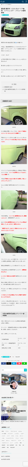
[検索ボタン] (23, 1)
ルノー (11, 442)
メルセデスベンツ (5, 442)
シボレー (22, 433)
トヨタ (13, 356)
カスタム (20, 431)
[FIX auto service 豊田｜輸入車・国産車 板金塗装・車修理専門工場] (3, 1)
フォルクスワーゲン (10, 438)
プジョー (17, 438)
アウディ (7, 431)
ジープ (8, 435)
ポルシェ (7, 440)
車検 (8, 447)
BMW (3, 431)
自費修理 (3, 447)
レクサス (16, 442)
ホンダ (22, 438)
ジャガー (3, 435)
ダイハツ (21, 435)
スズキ (12, 435)
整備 (20, 445)
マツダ (19, 440)
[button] (3, 363)
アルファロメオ (14, 431)
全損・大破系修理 (10, 445)
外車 (16, 445)
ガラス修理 (4, 433)
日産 (23, 445)
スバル (17, 435)
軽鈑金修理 (18, 356)
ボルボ (3, 440)
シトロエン (17, 433)
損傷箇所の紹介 (8, 87)
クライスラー (10, 433)
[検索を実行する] (25, 370)
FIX (16, 42)
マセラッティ (13, 440)
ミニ (23, 440)
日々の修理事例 (6, 356)
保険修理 (3, 445)
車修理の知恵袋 (6, 459)
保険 (21, 442)
